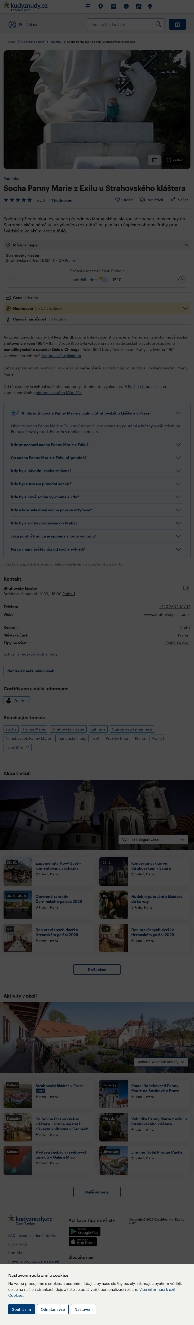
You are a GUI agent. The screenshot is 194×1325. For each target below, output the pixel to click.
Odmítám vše (53, 1309)
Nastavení (84, 1309)
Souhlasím (21, 1309)
